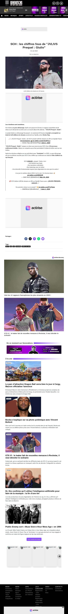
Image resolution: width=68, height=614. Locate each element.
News (6, 15)
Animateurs (8, 590)
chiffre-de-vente (26, 246)
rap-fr (7, 246)
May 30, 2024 (44, 177)
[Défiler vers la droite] (59, 556)
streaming (18, 246)
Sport (21, 15)
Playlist (7, 592)
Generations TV (55, 15)
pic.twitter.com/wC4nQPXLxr (41, 141)
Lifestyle (29, 15)
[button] (13, 556)
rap (11, 246)
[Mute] (26, 10)
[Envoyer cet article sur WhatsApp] (38, 239)
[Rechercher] (57, 3)
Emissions (8, 588)
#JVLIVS (30, 161)
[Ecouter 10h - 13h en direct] (34, 349)
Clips (46, 592)
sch (14, 246)
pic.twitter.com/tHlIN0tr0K (35, 175)
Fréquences (9, 598)
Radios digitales (41, 15)
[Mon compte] (61, 3)
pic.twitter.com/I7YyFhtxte (47, 187)
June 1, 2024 (45, 143)
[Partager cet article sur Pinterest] (34, 239)
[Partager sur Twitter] (30, 239)
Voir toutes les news (34, 539)
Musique (14, 15)
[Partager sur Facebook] (25, 239)
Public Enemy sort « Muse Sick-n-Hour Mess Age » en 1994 (33, 527)
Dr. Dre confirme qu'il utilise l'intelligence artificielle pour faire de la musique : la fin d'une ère (32, 492)
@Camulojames (25, 141)
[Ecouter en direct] (54, 3)
